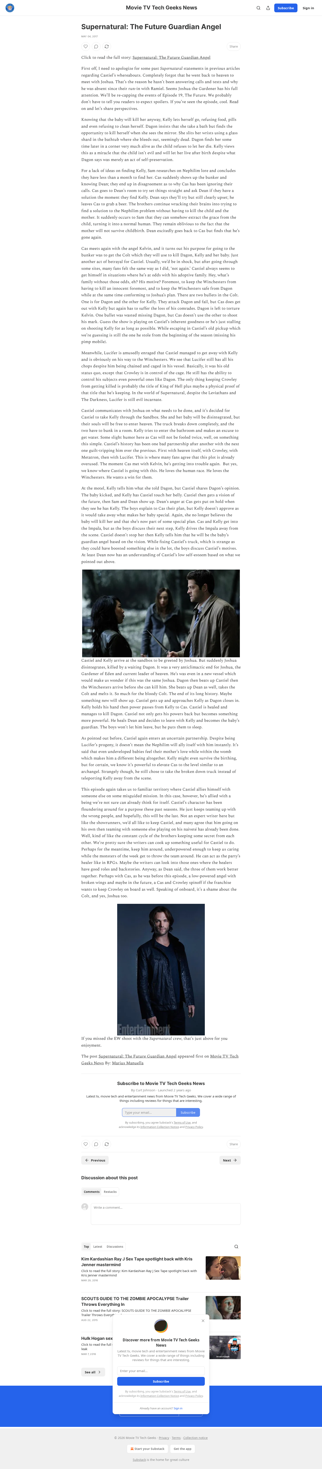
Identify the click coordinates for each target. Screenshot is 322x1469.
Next (227, 1160)
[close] (203, 1320)
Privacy (164, 1438)
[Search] (258, 8)
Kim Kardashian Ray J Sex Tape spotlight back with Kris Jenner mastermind (137, 1261)
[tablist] (100, 1191)
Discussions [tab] (115, 1247)
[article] (161, 1272)
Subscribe (286, 8)
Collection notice (195, 1438)
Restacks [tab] (110, 1192)
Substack (139, 1460)
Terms (176, 1438)
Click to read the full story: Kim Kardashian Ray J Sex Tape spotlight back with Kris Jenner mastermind (139, 1273)
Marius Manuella (127, 1063)
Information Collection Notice (159, 1396)
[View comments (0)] (96, 46)
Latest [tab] (97, 1247)
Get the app (182, 1449)
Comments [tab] (91, 1192)
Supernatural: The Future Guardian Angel (172, 57)
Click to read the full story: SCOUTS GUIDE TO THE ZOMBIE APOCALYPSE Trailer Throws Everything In (136, 1312)
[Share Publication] (268, 8)
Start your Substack (149, 1449)
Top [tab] (86, 1247)
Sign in (308, 8)
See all (90, 1372)
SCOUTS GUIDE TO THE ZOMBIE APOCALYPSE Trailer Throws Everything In (135, 1301)
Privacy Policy (194, 1396)
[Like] (85, 46)
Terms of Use (182, 1391)
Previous (98, 1160)
